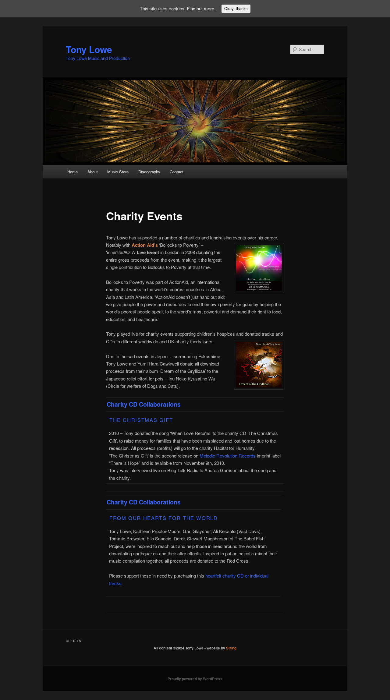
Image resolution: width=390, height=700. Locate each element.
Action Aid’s (145, 245)
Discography (149, 172)
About (92, 172)
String (231, 648)
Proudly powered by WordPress (195, 678)
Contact (176, 172)
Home (72, 172)
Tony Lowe (89, 49)
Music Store (118, 172)
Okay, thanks (236, 8)
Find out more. (201, 8)
